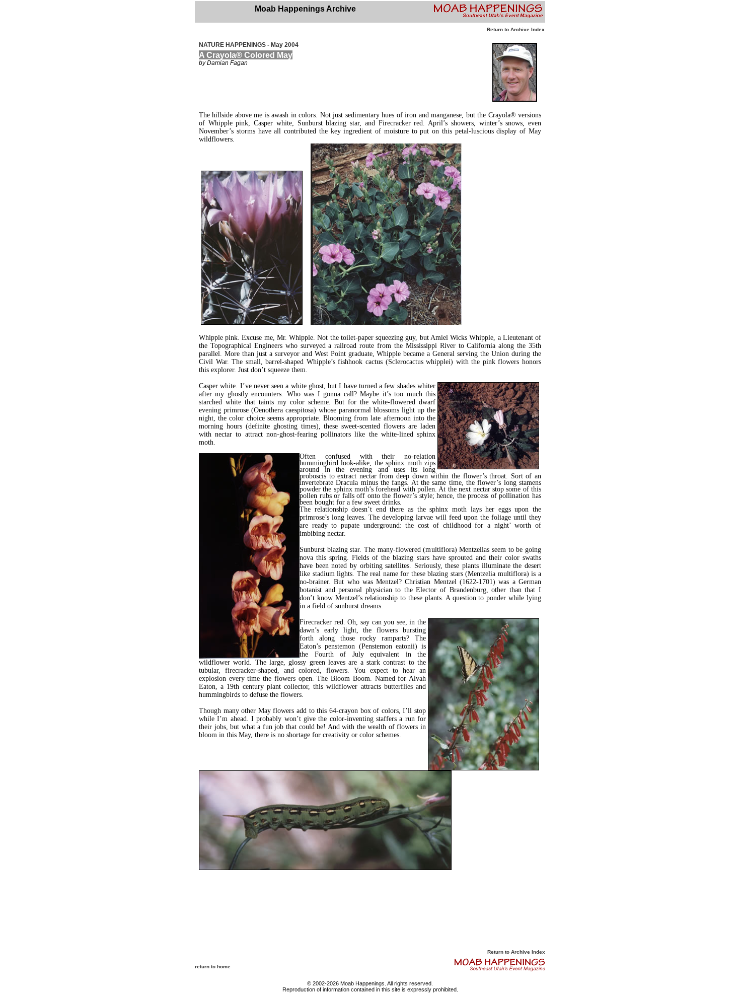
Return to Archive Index (516, 29)
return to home (213, 966)
